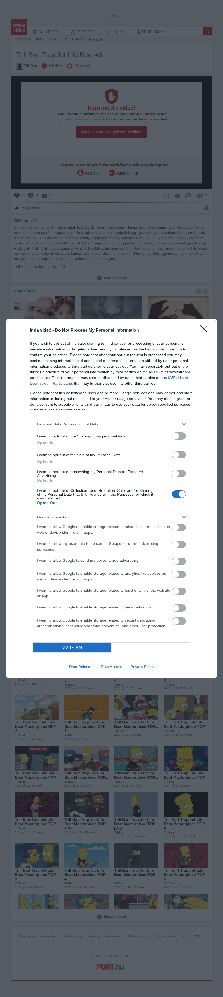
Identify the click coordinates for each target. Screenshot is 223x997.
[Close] (205, 330)
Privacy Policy (142, 666)
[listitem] (111, 424)
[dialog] (111, 498)
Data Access (111, 666)
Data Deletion (80, 666)
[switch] (179, 436)
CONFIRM (72, 647)
